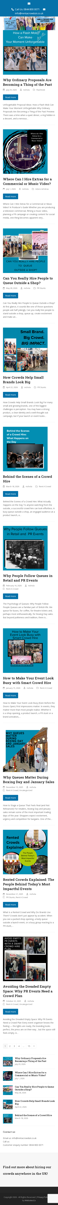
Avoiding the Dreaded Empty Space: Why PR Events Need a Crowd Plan (27, 991)
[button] (53, 23)
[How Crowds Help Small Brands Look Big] (25, 349)
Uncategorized (25, 790)
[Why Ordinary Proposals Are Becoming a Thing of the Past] (25, 52)
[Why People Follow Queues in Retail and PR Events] (25, 548)
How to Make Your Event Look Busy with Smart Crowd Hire (28, 680)
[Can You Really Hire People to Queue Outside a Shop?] (25, 250)
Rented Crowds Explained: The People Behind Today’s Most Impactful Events (28, 884)
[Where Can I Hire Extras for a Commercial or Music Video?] (25, 151)
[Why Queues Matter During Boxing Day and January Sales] (25, 749)
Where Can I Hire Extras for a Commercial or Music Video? (27, 181)
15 (30, 1046)
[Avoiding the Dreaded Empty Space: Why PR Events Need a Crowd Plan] (25, 958)
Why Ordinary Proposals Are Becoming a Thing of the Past (27, 82)
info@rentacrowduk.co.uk (29, 13)
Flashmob (40, 89)
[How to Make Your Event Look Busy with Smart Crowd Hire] (25, 650)
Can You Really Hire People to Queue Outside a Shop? (28, 280)
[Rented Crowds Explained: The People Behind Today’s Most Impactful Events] (25, 851)
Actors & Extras (42, 189)
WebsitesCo (30, 1200)
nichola (26, 89)
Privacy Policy (43, 1197)
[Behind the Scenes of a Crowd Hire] (25, 448)
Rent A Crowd (45, 486)
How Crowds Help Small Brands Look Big (23, 379)
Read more (10, 97)
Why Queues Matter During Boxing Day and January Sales (28, 779)
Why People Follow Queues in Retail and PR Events (27, 577)
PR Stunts (41, 288)
